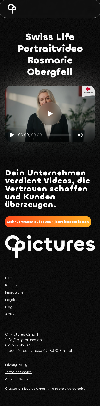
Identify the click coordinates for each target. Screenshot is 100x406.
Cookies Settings (19, 379)
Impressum (14, 292)
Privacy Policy (16, 365)
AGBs (9, 314)
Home (10, 278)
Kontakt (12, 285)
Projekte (12, 299)
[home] (10, 9)
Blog (8, 307)
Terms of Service (18, 372)
